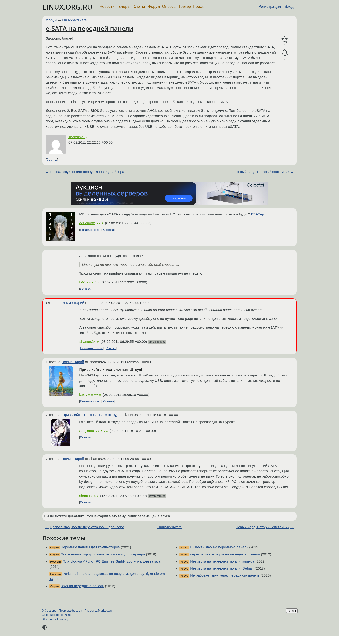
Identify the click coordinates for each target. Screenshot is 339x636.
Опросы (169, 6)
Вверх (292, 610)
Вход (289, 6)
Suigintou (86, 431)
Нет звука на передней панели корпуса (222, 561)
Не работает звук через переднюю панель (225, 575)
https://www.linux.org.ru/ (57, 619)
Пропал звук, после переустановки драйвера (87, 172)
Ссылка (52, 159)
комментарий (73, 303)
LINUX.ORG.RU (67, 7)
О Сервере (49, 610)
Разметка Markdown (98, 610)
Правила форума (70, 610)
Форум (154, 6)
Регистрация (269, 6)
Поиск (198, 6)
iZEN (83, 395)
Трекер (184, 6)
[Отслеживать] (285, 53)
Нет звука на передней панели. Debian (222, 568)
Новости (107, 6)
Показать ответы (91, 348)
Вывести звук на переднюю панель (219, 547)
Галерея (124, 6)
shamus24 (76, 137)
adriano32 (87, 223)
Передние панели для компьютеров (90, 547)
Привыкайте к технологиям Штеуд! (90, 415)
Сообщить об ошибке (56, 614)
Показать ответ (90, 229)
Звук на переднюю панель (82, 586)
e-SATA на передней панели (89, 28)
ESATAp (257, 214)
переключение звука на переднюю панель (225, 554)
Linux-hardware (74, 20)
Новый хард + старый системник (262, 172)
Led (82, 282)
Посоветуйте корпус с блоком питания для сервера (103, 554)
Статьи (140, 6)
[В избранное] (285, 40)
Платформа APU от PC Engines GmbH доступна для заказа (111, 561)
